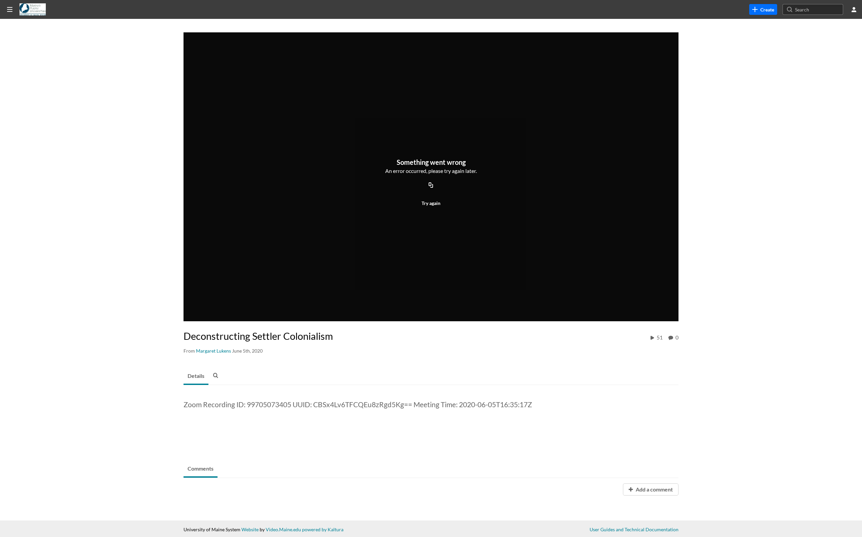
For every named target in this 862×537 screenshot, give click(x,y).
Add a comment (654, 489)
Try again (431, 203)
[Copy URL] (431, 185)
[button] (217, 375)
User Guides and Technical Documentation (634, 529)
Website (250, 529)
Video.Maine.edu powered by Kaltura (304, 529)
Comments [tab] (200, 468)
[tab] (196, 376)
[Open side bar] (10, 9)
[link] (763, 9)
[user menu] (854, 9)
